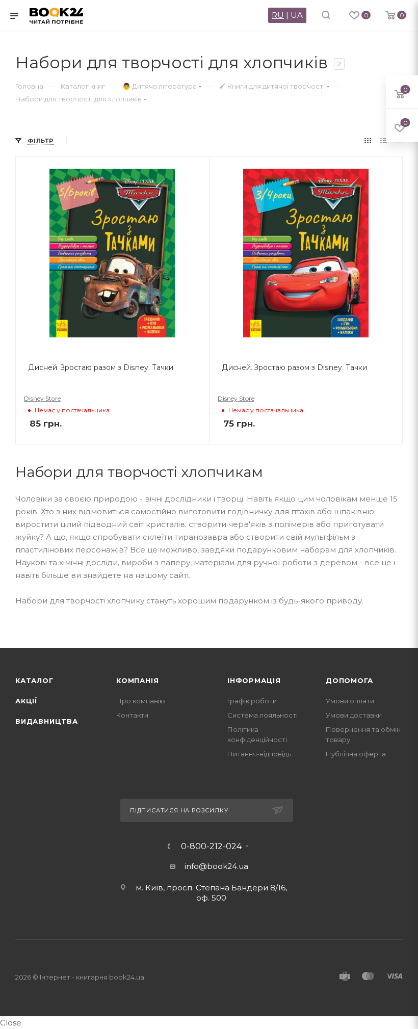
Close (10, 1022)
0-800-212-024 (211, 846)
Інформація (254, 680)
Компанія (137, 680)
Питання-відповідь (259, 754)
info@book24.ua (216, 866)
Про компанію (140, 701)
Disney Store (42, 398)
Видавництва (46, 721)
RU (278, 15)
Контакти (132, 715)
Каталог (34, 680)
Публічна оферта (356, 754)
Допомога (349, 680)
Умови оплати (350, 701)
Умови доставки (354, 715)
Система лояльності (262, 715)
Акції (26, 701)
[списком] (383, 140)
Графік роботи (252, 701)
